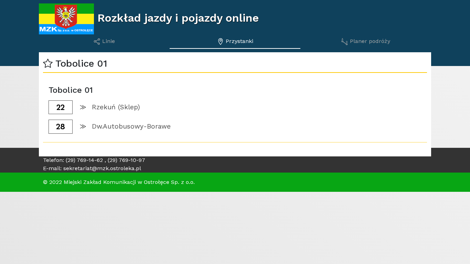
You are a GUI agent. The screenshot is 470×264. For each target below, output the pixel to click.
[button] (48, 63)
